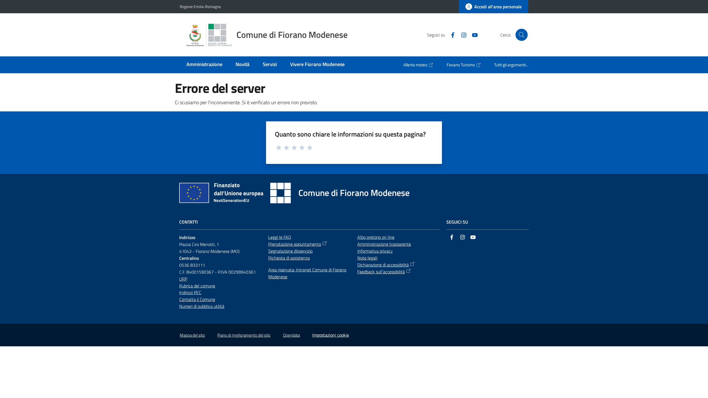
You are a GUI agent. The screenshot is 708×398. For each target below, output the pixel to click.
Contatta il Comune (197, 299)
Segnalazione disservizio (290, 251)
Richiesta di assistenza (289, 258)
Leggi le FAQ (279, 237)
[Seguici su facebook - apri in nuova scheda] (450, 34)
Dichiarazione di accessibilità (383, 264)
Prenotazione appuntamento (294, 244)
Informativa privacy (375, 251)
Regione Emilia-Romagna (200, 6)
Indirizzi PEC (190, 292)
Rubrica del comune (197, 285)
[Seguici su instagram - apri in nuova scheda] (461, 34)
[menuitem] (204, 64)
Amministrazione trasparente (384, 244)
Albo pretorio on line (375, 237)
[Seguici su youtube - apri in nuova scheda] (472, 34)
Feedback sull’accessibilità (381, 271)
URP (183, 279)
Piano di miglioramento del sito (243, 335)
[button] (521, 34)
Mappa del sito (192, 335)
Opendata (291, 335)
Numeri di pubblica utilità (201, 306)
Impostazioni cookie (330, 335)
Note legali (367, 258)
